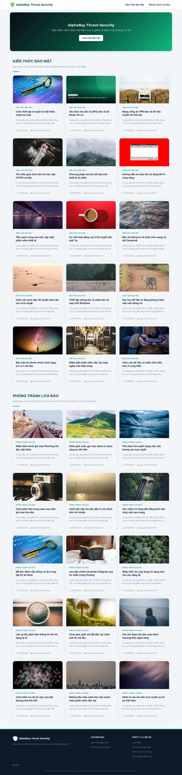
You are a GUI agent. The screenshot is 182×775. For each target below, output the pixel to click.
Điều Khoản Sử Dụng (142, 752)
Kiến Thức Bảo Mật (134, 5)
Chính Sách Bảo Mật (141, 747)
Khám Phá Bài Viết (91, 38)
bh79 (16, 765)
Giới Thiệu (136, 743)
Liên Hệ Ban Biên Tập (142, 756)
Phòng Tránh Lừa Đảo (159, 5)
